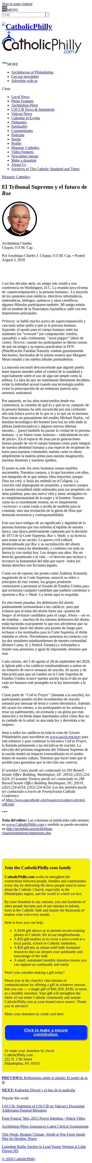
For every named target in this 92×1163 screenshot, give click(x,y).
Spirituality (19, 126)
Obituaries (19, 122)
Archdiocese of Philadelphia (32, 72)
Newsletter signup (24, 156)
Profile (16, 143)
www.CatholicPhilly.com (25, 824)
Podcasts (17, 135)
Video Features (22, 152)
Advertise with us (24, 81)
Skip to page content (17, 4)
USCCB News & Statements (32, 109)
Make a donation (23, 160)
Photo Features (22, 101)
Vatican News (21, 114)
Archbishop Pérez (24, 105)
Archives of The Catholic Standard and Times (45, 169)
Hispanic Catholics (25, 148)
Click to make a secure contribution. (46, 1032)
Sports (16, 139)
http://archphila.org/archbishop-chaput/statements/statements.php (27, 831)
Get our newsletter (25, 76)
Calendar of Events (25, 118)
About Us (18, 165)
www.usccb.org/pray (65, 737)
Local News (20, 97)
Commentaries (22, 131)
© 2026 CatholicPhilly (18, 1159)
